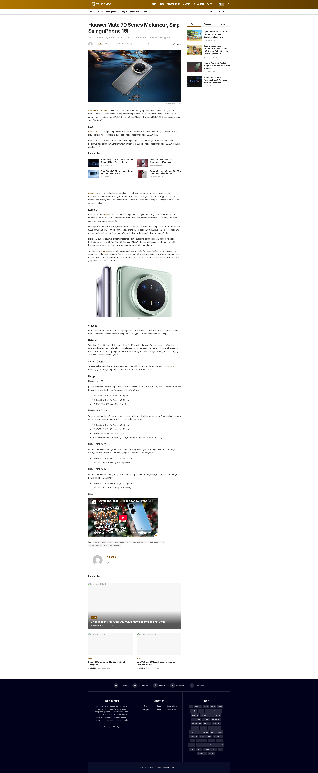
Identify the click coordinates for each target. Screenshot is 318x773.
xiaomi (211, 753)
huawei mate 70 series (98, 546)
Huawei (103, 110)
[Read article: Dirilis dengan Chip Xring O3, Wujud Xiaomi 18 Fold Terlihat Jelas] (93, 162)
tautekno (149, 767)
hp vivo (207, 724)
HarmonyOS (167, 366)
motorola (194, 736)
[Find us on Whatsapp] (227, 11)
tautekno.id (173, 767)
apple (206, 707)
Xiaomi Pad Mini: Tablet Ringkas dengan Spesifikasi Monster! (217, 65)
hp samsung (196, 724)
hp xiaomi (216, 724)
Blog (146, 706)
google (194, 711)
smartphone (115, 546)
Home (153, 4)
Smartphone (131, 44)
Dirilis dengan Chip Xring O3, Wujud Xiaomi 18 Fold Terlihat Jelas (128, 621)
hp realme (215, 719)
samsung (200, 745)
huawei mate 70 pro (138, 542)
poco (192, 741)
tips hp (206, 749)
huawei (96, 542)
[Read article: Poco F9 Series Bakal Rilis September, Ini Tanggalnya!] (142, 162)
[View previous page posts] (132, 185)
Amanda (99, 44)
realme (211, 741)
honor (201, 711)
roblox (191, 745)
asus (213, 707)
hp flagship (205, 715)
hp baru (195, 715)
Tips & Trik (199, 4)
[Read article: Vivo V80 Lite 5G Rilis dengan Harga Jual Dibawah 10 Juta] (93, 174)
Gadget (186, 4)
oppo (209, 736)
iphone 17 (204, 732)
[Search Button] (229, 4)
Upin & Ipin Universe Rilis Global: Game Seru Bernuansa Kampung (215, 34)
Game (209, 4)
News (161, 4)
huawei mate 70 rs (156, 542)
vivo (220, 749)
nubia (202, 736)
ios (210, 728)
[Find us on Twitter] (109, 726)
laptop (220, 732)
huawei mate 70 (121, 542)
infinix (203, 728)
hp (207, 711)
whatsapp (202, 753)
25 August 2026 (108, 165)
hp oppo (206, 719)
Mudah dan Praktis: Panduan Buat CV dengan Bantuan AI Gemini (215, 80)
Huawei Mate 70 (95, 131)
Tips (199, 749)
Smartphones (173, 4)
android (198, 707)
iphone (217, 728)
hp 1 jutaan (216, 711)
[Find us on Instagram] (215, 11)
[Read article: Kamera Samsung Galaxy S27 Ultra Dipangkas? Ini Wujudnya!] (142, 174)
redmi (219, 741)
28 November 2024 (112, 44)
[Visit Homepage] (100, 4)
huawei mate (107, 542)
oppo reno (217, 736)
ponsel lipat (201, 741)
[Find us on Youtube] (211, 11)
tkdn (214, 749)
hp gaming (216, 715)
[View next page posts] (137, 185)
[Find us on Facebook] (223, 11)
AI (191, 707)
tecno (192, 749)
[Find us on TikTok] (219, 11)
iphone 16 (193, 732)
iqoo (212, 732)
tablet (221, 745)
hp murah (196, 719)
